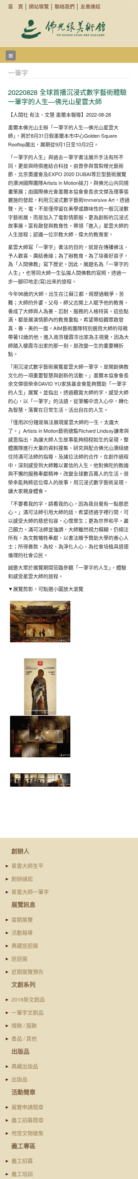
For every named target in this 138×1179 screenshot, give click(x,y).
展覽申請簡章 (27, 1107)
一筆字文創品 (27, 1012)
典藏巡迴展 (24, 945)
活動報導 (22, 932)
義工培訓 (22, 1174)
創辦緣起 (22, 879)
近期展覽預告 (27, 971)
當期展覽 (22, 919)
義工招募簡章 (27, 1120)
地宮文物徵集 (27, 1133)
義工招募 (22, 1161)
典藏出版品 (24, 1066)
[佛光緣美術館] (63, 29)
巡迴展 (19, 958)
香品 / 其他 (24, 1038)
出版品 (19, 1079)
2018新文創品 (28, 999)
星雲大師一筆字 (30, 892)
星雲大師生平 (27, 866)
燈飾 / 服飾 (24, 1025)
